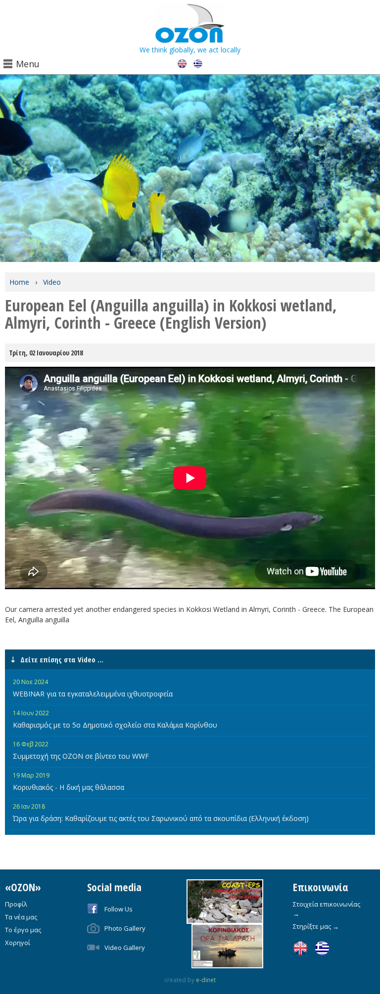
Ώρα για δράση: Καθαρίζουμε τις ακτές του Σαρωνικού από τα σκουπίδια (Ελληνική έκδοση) (161, 818)
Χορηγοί (17, 942)
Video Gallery (124, 947)
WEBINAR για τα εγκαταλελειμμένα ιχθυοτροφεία (93, 693)
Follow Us (118, 909)
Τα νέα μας (21, 916)
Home (19, 282)
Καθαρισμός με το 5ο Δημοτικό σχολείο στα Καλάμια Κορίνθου (115, 725)
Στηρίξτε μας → (316, 926)
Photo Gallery (124, 928)
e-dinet (206, 980)
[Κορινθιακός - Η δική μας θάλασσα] (225, 945)
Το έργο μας (23, 929)
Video (52, 282)
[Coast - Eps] (225, 901)
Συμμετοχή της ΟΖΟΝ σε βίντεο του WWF (81, 756)
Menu (28, 64)
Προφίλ (16, 904)
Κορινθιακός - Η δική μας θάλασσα (68, 787)
